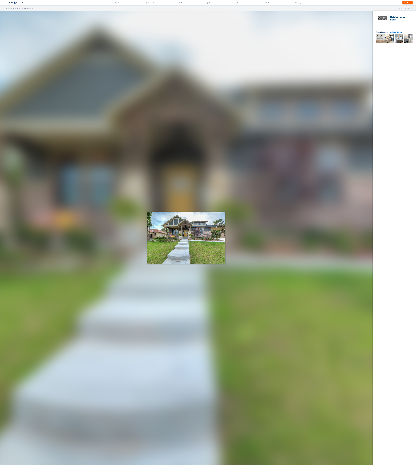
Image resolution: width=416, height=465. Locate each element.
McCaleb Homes (396, 32)
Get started (407, 3)
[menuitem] (119, 2)
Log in (398, 3)
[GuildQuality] (15, 3)
